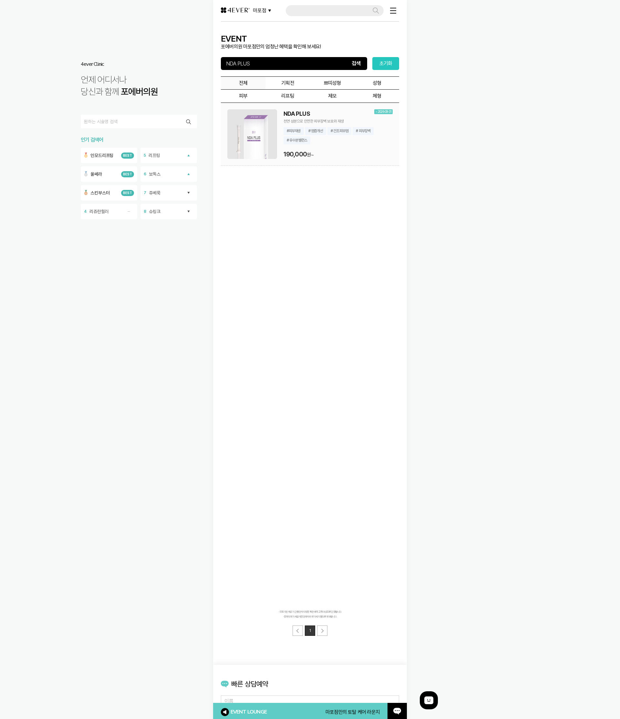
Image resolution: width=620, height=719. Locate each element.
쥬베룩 (152, 192)
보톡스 (152, 174)
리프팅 (152, 155)
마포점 (259, 10)
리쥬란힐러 (96, 211)
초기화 (385, 63)
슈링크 (152, 211)
